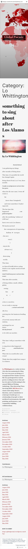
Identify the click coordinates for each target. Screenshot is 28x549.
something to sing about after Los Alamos (13, 121)
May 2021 (5, 430)
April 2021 (5, 432)
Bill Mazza (16, 388)
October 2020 (6, 446)
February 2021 (6, 437)
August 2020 (6, 451)
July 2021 (5, 425)
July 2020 (5, 454)
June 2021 (5, 427)
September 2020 (7, 449)
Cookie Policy (10, 543)
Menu (15, 45)
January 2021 (6, 439)
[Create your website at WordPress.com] (14, 1)
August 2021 (6, 423)
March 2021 (5, 434)
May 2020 (5, 458)
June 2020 (5, 456)
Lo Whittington (12, 410)
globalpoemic (7, 408)
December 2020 (7, 442)
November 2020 (7, 444)
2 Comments (7, 412)
